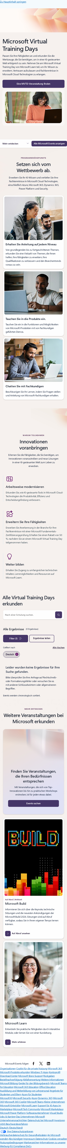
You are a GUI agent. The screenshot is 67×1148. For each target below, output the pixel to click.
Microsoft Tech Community (26, 1109)
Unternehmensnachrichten (13, 1120)
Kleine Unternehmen (54, 1101)
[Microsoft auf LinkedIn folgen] (48, 1063)
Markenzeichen (31, 1142)
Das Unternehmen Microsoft (30, 1116)
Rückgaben (49, 1075)
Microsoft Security (22, 1098)
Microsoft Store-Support (30, 1075)
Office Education (47, 1087)
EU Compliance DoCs (20, 1146)
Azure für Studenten (32, 1094)
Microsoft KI (6, 1098)
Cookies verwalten (57, 1138)
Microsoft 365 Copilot (15, 1101)
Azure (34, 1098)
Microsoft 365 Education (26, 1087)
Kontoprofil (54, 1072)
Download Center (9, 1075)
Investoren (59, 1120)
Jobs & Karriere (8, 1116)
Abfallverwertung (31, 1079)
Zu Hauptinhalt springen (13, 1)
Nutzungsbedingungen (11, 1142)
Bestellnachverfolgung (11, 1079)
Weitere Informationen (52, 1079)
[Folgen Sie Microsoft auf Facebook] (33, 1063)
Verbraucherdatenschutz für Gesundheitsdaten (23, 1135)
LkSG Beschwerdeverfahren (14, 1124)
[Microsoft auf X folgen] (40, 1063)
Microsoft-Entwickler (10, 1105)
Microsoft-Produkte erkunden (15, 1072)
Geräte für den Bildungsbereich (34, 1083)
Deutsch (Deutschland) (11, 1127)
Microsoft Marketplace (52, 1109)
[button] (33, 84)
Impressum (29, 1138)
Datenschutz (42, 1138)
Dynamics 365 (45, 1098)
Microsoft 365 (55, 1068)
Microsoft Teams (35, 1101)
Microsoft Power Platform (13, 1112)
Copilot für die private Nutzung (31, 1068)
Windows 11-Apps (39, 1072)
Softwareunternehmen (37, 1112)
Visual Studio (56, 1112)
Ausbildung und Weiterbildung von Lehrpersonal (24, 1090)
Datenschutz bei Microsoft (41, 1120)
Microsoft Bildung (9, 1083)
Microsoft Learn (29, 1105)
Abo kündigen (16, 1138)
